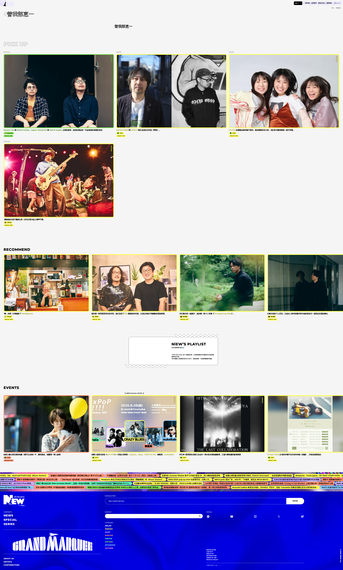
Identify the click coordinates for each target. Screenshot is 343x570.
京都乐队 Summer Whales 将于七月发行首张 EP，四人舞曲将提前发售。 (146, 475)
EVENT (314, 3)
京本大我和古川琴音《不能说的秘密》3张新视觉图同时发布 (31, 487)
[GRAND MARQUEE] (52, 542)
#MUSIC (109, 529)
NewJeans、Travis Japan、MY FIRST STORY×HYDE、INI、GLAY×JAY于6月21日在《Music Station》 (292, 475)
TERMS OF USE (211, 557)
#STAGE (109, 542)
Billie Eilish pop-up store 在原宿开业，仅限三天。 (151, 479)
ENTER (295, 501)
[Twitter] (279, 517)
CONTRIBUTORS (11, 565)
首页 (333, 8)
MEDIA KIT (210, 554)
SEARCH (108, 512)
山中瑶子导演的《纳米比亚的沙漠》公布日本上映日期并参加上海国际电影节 (203, 483)
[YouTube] (231, 517)
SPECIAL (321, 3)
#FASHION (110, 545)
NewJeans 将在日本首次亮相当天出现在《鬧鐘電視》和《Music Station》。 (95, 479)
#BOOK (108, 539)
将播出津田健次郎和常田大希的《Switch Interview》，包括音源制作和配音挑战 (213, 475)
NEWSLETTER (110, 496)
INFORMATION (211, 556)
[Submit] (200, 516)
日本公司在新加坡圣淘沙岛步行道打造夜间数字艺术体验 (258, 479)
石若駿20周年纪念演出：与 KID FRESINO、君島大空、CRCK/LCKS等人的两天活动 (135, 483)
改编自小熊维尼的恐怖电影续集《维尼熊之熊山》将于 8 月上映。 (31, 475)
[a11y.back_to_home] (7, 4)
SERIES (329, 3)
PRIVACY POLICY (212, 559)
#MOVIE (109, 535)
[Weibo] (302, 517)
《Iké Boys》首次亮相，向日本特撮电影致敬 (41, 479)
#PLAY (108, 526)
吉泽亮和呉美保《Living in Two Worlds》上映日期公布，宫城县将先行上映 (269, 483)
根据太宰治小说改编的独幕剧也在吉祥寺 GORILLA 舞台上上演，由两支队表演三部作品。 (95, 487)
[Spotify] (208, 517)
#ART (107, 532)
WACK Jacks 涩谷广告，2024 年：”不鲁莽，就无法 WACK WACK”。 (204, 479)
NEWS (307, 3)
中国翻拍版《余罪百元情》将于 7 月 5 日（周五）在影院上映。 (86, 475)
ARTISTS (8, 562)
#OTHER (109, 548)
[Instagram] (255, 517)
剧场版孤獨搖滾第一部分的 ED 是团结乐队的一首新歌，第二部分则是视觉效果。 (167, 487)
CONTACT (209, 552)
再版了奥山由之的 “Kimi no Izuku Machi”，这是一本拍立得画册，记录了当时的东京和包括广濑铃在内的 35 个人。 (50, 483)
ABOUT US (9, 559)
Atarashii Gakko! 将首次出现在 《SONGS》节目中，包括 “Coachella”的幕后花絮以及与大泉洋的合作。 (246, 487)
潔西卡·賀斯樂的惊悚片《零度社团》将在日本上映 (305, 479)
